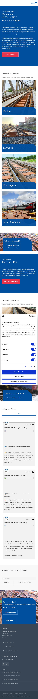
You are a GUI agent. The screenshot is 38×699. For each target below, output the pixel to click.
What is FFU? (10, 55)
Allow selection (19, 376)
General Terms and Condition (22, 696)
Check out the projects (14, 398)
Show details (29, 366)
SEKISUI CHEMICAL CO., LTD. (12, 672)
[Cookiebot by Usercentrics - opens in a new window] (28, 316)
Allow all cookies (19, 371)
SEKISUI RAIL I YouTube (11, 683)
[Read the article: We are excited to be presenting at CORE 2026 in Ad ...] (19, 532)
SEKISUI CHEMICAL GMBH (12, 676)
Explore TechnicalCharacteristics (13, 247)
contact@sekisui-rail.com (11, 651)
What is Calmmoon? (11, 281)
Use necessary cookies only (19, 381)
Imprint (4, 696)
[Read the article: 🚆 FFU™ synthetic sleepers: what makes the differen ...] (19, 437)
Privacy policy (10, 696)
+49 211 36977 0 (9, 642)
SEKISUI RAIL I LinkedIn (11, 679)
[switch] (33, 349)
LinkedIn (9, 620)
